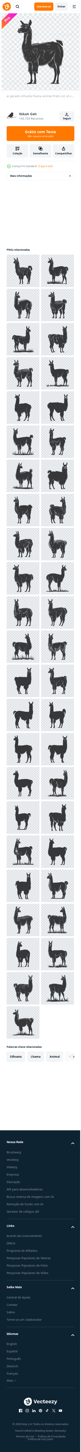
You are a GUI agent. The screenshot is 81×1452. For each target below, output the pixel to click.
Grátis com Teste (40, 133)
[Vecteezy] (6, 6)
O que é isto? (45, 166)
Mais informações (21, 176)
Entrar (61, 6)
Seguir (67, 118)
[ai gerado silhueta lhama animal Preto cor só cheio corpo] (23, 271)
